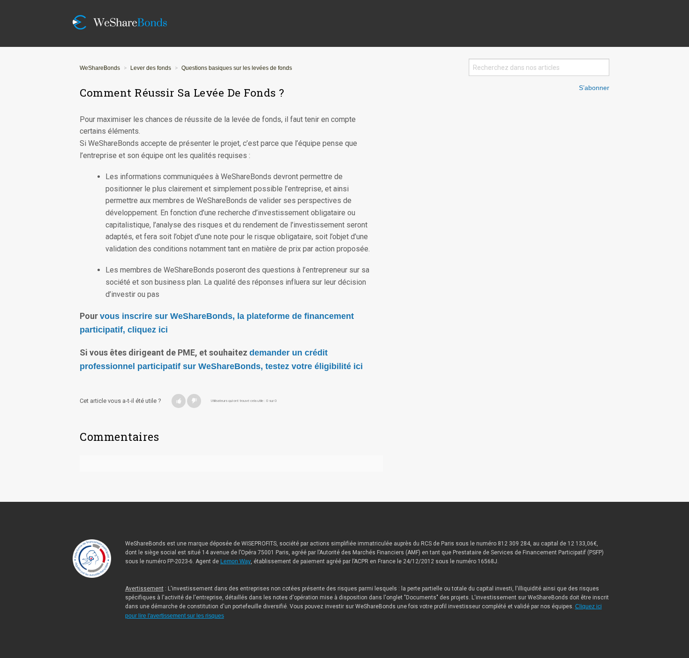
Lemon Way (235, 561)
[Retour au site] (126, 6)
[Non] (194, 401)
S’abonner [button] (594, 87)
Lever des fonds (150, 68)
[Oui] (179, 401)
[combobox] (539, 67)
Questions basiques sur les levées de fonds (236, 68)
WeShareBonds (100, 68)
